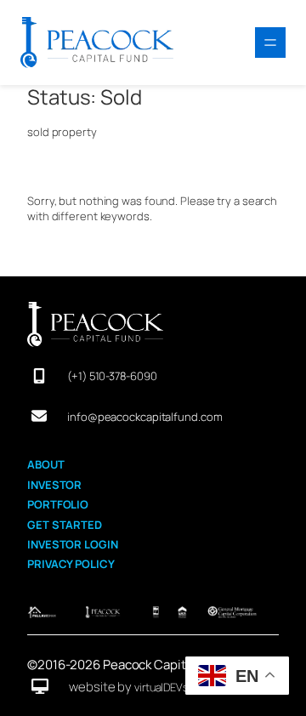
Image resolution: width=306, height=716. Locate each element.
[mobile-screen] (39, 376)
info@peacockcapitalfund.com (144, 416)
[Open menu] (270, 42)
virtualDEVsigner (173, 687)
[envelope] (39, 416)
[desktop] (40, 686)
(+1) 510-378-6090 (111, 376)
